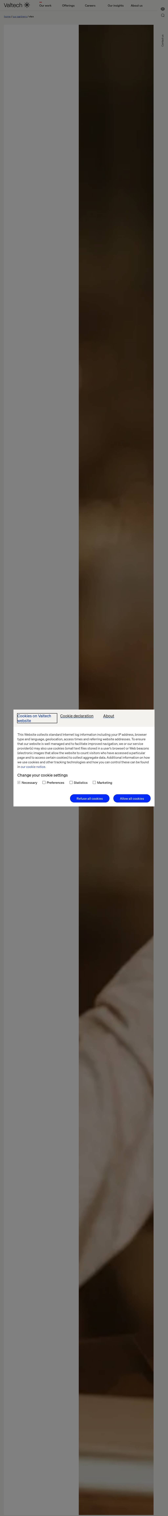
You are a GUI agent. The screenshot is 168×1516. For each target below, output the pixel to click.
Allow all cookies (132, 798)
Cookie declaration (77, 716)
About (108, 716)
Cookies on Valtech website (34, 718)
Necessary (29, 782)
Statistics (81, 782)
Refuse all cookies (90, 798)
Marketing (104, 782)
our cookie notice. (33, 766)
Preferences (55, 782)
